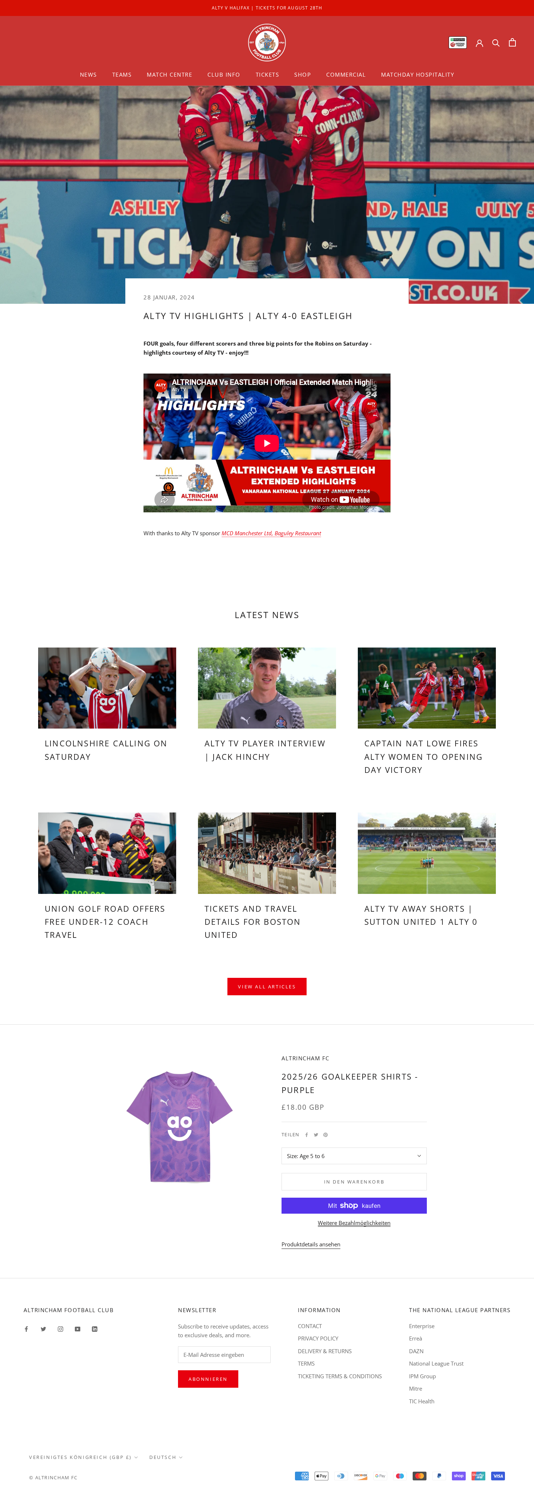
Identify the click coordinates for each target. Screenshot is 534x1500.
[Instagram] (60, 1328)
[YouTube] (77, 1328)
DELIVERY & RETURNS (325, 1351)
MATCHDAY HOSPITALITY (417, 74)
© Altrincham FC (53, 1477)
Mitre (415, 1388)
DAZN (416, 1351)
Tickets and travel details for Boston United (253, 921)
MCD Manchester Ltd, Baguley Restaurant (271, 533)
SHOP (302, 74)
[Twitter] (316, 1135)
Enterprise (421, 1326)
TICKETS (267, 74)
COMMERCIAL (346, 74)
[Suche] (496, 42)
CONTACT (310, 1326)
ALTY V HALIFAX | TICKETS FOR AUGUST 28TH (267, 8)
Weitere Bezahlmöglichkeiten (354, 1222)
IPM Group (422, 1376)
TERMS (306, 1363)
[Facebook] (306, 1135)
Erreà (415, 1338)
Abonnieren (208, 1379)
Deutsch (163, 1457)
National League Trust (436, 1363)
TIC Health (421, 1401)
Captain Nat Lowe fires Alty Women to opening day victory (423, 756)
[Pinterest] (325, 1135)
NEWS (88, 74)
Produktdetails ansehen (311, 1244)
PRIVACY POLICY (318, 1338)
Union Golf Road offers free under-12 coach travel (105, 921)
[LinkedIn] (94, 1328)
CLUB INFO (223, 74)
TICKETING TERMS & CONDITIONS (340, 1376)
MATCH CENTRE (169, 74)
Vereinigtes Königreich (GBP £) (80, 1457)
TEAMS (122, 74)
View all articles (267, 986)
